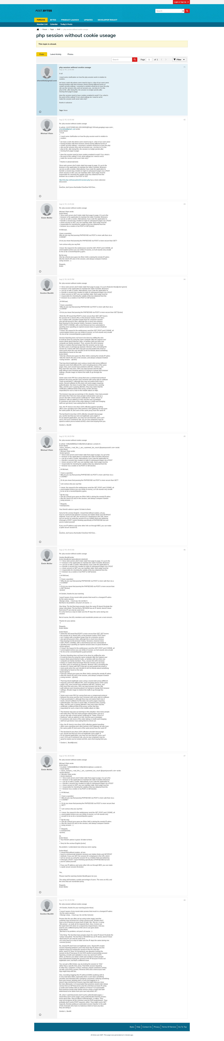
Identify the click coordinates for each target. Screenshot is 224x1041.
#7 (185, 756)
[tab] (41, 54)
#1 (185, 67)
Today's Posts (66, 24)
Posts (41, 54)
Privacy (157, 1027)
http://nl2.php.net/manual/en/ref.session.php (74, 180)
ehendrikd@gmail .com (67, 129)
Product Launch (70, 20)
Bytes (132, 1027)
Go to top (182, 1027)
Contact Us (147, 1027)
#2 (185, 120)
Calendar (54, 24)
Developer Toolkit (107, 20)
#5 (185, 436)
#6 (185, 550)
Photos (70, 54)
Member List (42, 24)
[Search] (187, 11)
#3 (185, 204)
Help (138, 1027)
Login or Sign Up (180, 2)
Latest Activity (55, 54)
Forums (41, 20)
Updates (88, 20)
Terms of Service (169, 1027)
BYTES (53, 20)
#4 (185, 279)
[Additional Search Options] (183, 11)
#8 (185, 900)
